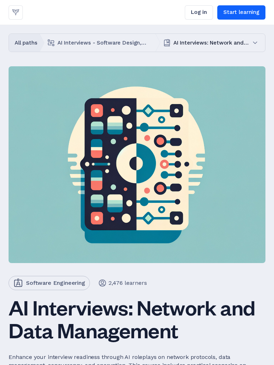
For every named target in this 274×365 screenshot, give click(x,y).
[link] (16, 12)
